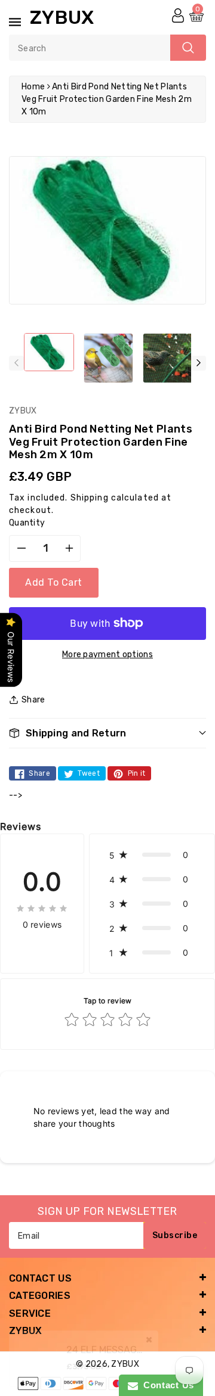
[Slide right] (198, 363)
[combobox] (107, 48)
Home (33, 87)
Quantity (27, 523)
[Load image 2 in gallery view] (109, 358)
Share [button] (33, 700)
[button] (107, 733)
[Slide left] (16, 363)
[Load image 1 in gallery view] (49, 352)
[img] (41, 907)
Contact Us (166, 1385)
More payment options (107, 654)
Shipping (89, 498)
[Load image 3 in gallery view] (168, 358)
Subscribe (175, 1235)
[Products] (37, 1351)
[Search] (188, 48)
